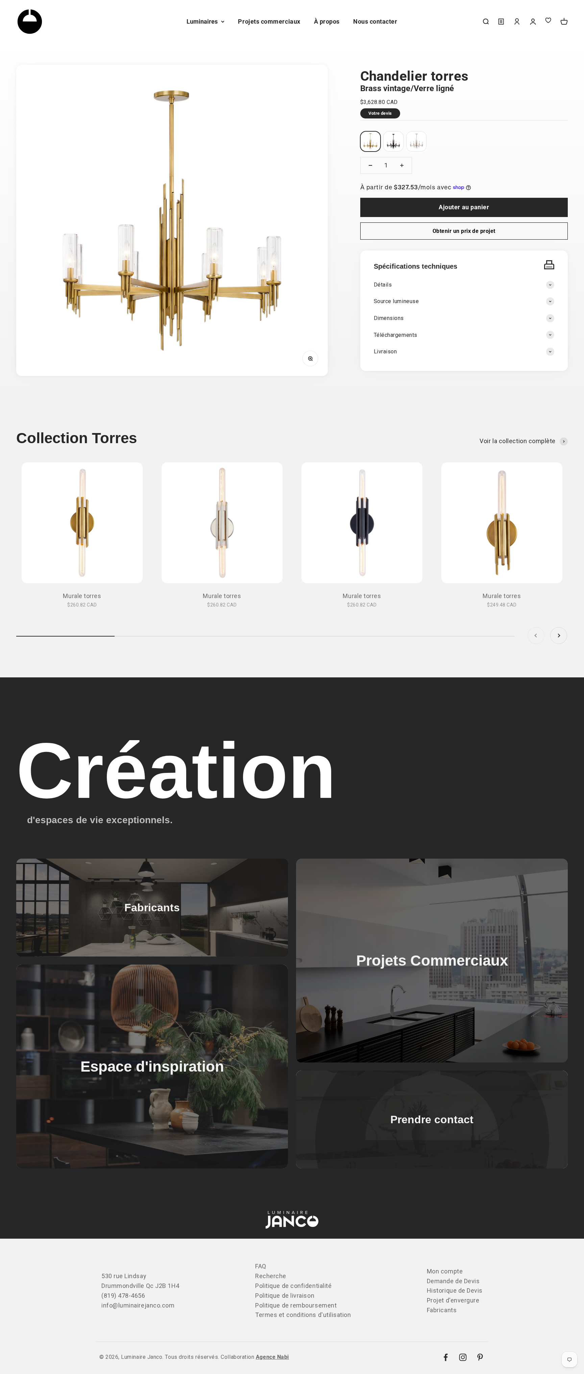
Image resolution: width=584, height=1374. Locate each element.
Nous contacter (375, 21)
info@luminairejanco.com (137, 1305)
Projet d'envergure (453, 1300)
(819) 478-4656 (123, 1295)
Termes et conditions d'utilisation (303, 1314)
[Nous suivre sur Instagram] (462, 1357)
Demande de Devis (453, 1281)
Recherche (270, 1275)
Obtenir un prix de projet (464, 231)
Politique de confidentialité (293, 1285)
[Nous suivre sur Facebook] (445, 1357)
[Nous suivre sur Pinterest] (480, 1357)
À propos (327, 21)
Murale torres (82, 595)
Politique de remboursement (296, 1305)
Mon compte (445, 1271)
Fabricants (442, 1310)
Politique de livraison (284, 1295)
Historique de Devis (455, 1290)
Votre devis (380, 113)
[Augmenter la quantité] (402, 165)
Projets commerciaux (269, 21)
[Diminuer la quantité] (370, 165)
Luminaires (202, 21)
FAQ (260, 1266)
